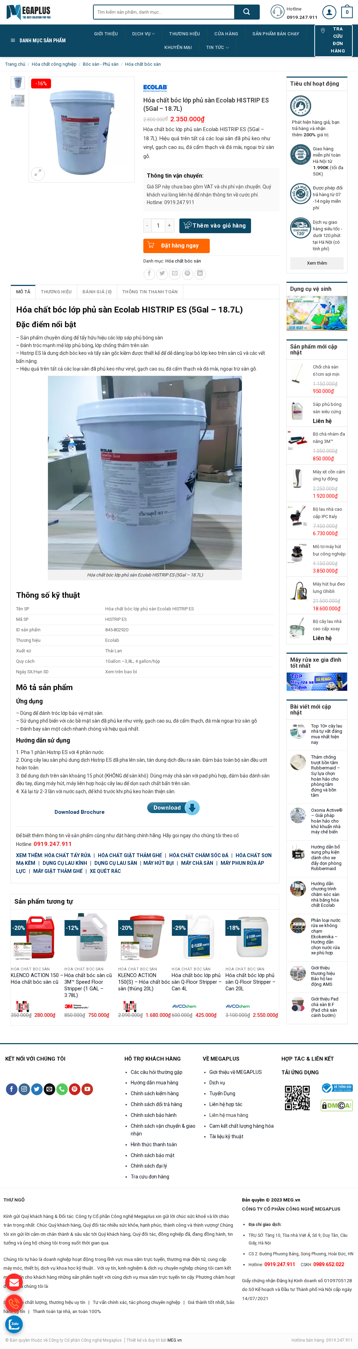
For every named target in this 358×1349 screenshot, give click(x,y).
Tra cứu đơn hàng (150, 1176)
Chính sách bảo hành (154, 1115)
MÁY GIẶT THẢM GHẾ (58, 871)
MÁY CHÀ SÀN (197, 863)
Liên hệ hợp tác (225, 1104)
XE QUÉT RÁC (105, 871)
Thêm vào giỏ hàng (219, 225)
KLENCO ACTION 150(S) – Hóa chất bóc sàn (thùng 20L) (144, 982)
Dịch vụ (141, 33)
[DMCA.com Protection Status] (337, 1105)
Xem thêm (317, 263)
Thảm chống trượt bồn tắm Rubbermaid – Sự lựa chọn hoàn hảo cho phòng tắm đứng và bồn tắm (325, 776)
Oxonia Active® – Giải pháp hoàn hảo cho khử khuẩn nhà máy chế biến (327, 821)
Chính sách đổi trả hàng (156, 1104)
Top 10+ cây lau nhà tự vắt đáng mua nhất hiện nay (326, 734)
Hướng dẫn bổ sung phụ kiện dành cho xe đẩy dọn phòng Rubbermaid (326, 857)
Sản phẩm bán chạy (275, 33)
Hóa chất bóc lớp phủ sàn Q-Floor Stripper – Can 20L (250, 982)
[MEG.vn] (44, 12)
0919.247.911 (53, 843)
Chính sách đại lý (149, 1166)
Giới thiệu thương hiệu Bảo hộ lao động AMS (323, 976)
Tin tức (215, 47)
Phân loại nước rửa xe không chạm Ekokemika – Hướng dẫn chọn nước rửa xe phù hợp (326, 937)
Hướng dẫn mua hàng (154, 1082)
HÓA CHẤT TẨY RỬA (68, 855)
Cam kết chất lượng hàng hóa (241, 1126)
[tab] (23, 292)
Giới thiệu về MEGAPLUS (235, 1072)
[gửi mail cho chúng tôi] (14, 1282)
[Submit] (246, 12)
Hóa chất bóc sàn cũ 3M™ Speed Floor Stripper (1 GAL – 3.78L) (88, 985)
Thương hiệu (56, 291)
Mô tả (23, 291)
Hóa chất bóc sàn (143, 64)
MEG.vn (174, 1340)
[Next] (275, 967)
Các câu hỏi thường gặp (156, 1072)
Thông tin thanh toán (150, 291)
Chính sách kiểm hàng (155, 1093)
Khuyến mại (178, 47)
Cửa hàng (226, 33)
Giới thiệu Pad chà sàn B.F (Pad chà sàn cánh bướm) (324, 1007)
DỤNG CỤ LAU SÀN (115, 863)
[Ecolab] (155, 88)
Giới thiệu (106, 33)
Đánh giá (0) (97, 291)
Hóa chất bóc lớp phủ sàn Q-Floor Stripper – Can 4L (197, 982)
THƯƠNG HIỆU (184, 33)
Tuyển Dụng (222, 1093)
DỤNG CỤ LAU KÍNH (65, 863)
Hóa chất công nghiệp (54, 64)
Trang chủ (15, 64)
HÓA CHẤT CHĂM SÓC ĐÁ (198, 855)
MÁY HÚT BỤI (159, 863)
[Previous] (14, 967)
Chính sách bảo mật (152, 1155)
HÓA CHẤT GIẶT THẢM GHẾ (130, 855)
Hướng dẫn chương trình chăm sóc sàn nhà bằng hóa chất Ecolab (325, 894)
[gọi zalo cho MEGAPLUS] (14, 1324)
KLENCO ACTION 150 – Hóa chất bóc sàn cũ (37, 979)
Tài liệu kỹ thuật (226, 1136)
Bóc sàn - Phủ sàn (101, 64)
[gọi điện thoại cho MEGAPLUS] (14, 1303)
